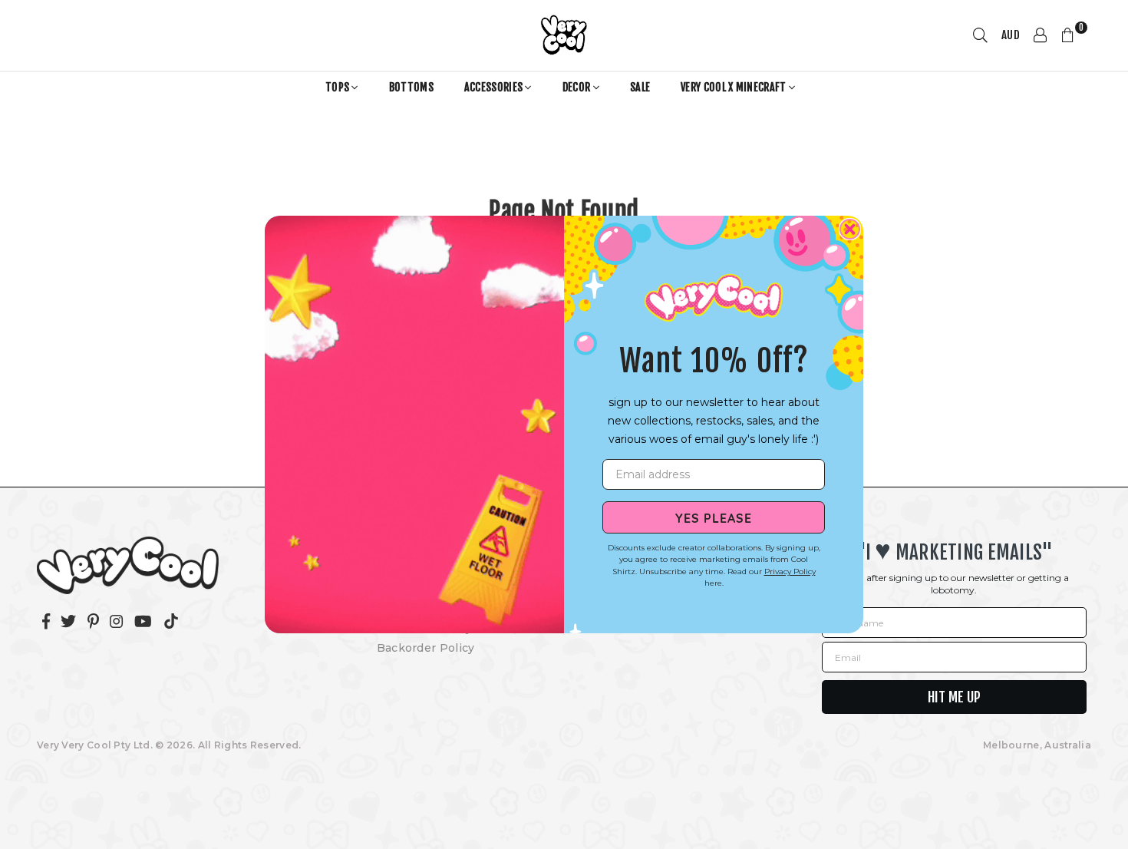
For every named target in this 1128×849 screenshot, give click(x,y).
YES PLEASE (713, 517)
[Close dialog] (849, 229)
